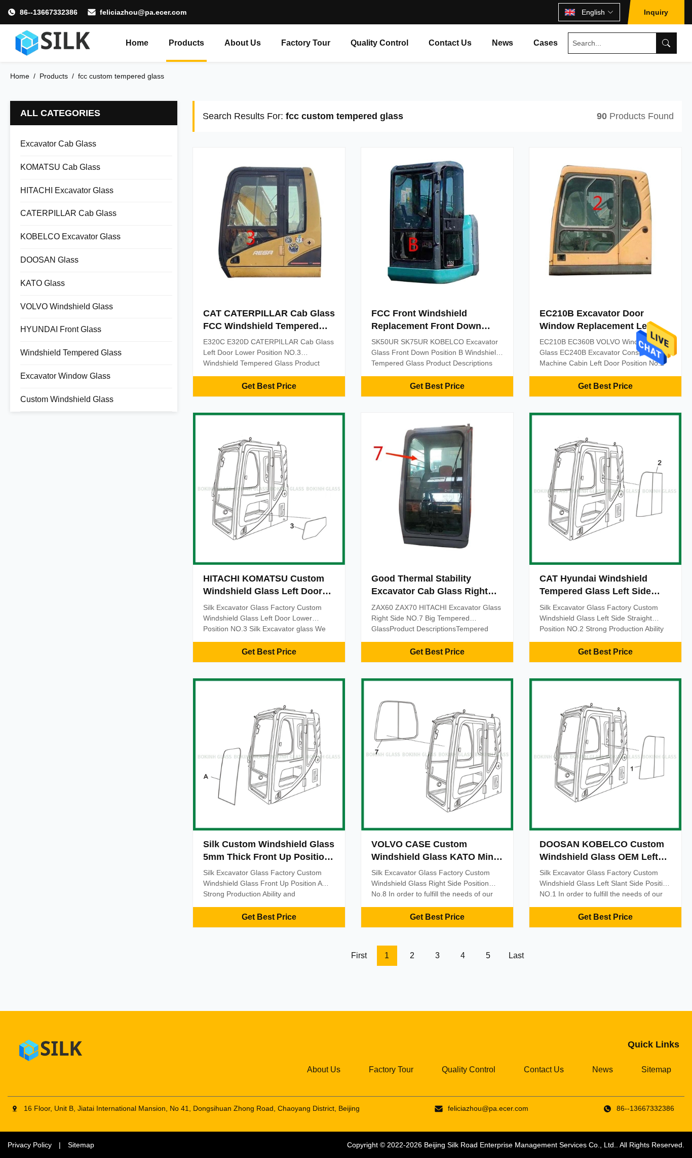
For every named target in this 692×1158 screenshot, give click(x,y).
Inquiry (656, 12)
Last (516, 955)
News (502, 43)
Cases (545, 43)
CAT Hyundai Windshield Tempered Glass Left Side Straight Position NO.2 (595, 591)
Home (137, 43)
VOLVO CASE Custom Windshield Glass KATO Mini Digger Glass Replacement (433, 857)
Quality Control (379, 43)
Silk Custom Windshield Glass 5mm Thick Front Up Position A (268, 857)
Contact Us (450, 43)
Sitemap (656, 1069)
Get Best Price (269, 386)
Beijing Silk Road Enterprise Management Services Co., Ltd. (520, 1145)
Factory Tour (305, 43)
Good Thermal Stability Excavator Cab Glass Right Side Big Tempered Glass (429, 591)
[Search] (666, 43)
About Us (242, 43)
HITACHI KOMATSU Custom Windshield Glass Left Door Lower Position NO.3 (263, 591)
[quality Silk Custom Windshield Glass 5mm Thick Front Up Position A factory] (269, 754)
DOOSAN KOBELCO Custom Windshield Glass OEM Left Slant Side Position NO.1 (602, 857)
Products (186, 43)
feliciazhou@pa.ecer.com (143, 12)
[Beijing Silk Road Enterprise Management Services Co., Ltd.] (54, 43)
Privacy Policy (30, 1145)
